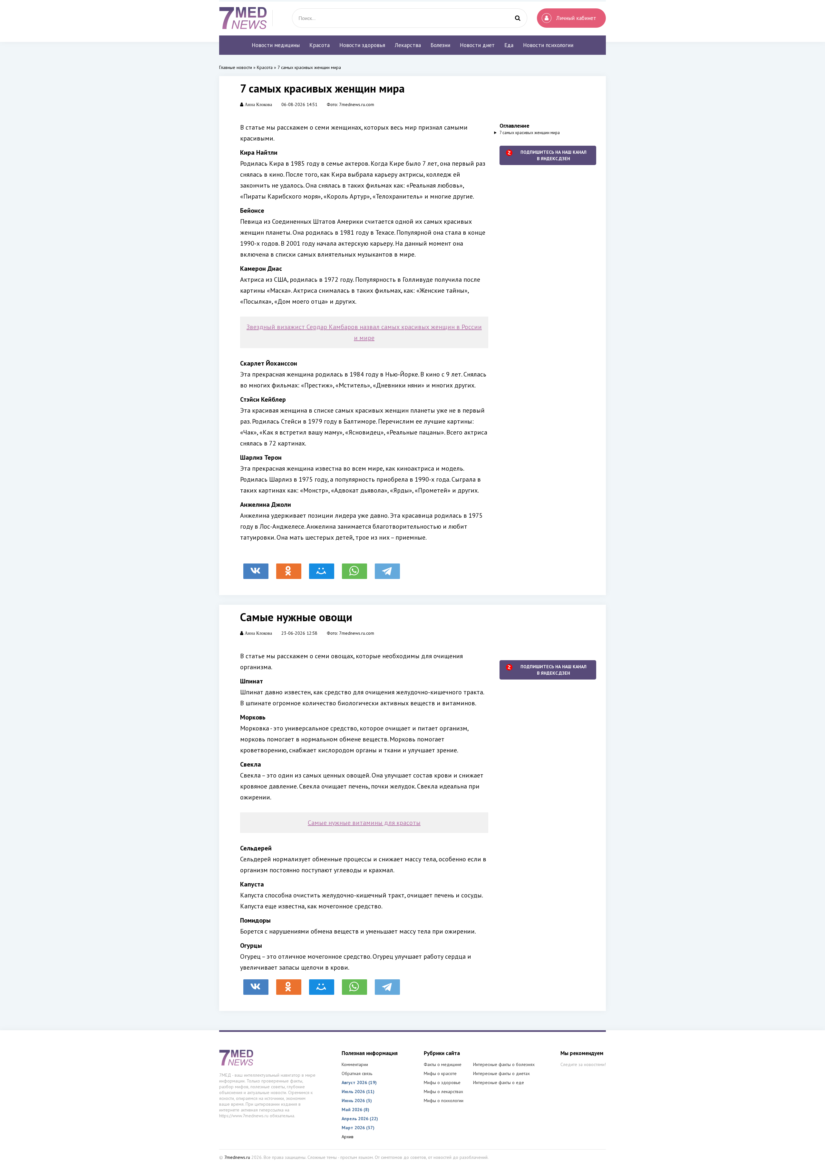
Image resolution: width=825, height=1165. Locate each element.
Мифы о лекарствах (443, 1091)
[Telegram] (387, 568)
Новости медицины (276, 45)
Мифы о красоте (440, 1073)
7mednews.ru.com (356, 104)
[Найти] (518, 18)
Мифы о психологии (443, 1100)
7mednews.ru (237, 1157)
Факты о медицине (442, 1064)
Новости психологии (548, 45)
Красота (319, 45)
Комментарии (355, 1064)
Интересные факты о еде (498, 1082)
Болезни (440, 45)
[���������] (256, 568)
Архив (348, 1137)
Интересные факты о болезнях (504, 1064)
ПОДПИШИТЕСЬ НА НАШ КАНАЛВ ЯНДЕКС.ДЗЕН (553, 155)
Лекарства (408, 45)
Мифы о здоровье (442, 1082)
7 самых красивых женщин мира (530, 132)
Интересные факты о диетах (501, 1073)
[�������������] (289, 568)
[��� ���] (321, 568)
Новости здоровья (362, 45)
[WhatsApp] (354, 568)
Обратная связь (357, 1073)
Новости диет (477, 45)
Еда (508, 45)
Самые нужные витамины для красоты (364, 822)
